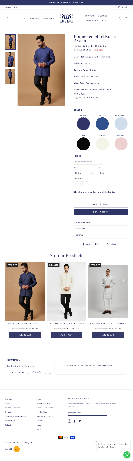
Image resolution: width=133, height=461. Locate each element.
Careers (8, 403)
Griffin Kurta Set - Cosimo (108, 324)
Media (39, 429)
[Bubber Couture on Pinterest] (79, 421)
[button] (80, 94)
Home (39, 399)
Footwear (89, 16)
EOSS (104, 20)
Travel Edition (92, 20)
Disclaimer (80, 229)
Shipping (77, 97)
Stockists (8, 399)
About (39, 425)
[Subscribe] (105, 412)
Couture (8, 7)
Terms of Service (11, 420)
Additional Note (83, 222)
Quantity (78, 178)
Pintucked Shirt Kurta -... (25, 324)
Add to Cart (25, 334)
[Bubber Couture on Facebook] (74, 421)
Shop (24, 18)
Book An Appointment (45, 416)
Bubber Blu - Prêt (43, 403)
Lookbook (34, 18)
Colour (78, 110)
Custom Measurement (45, 407)
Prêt (15, 7)
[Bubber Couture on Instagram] (69, 421)
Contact (40, 420)
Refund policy (10, 425)
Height (77, 156)
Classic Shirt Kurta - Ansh (66, 324)
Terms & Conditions (13, 407)
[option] (66, 2)
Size (76, 167)
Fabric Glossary (43, 412)
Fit (100, 167)
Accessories (48, 18)
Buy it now (100, 212)
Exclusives (102, 16)
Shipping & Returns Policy (15, 416)
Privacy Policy (10, 412)
